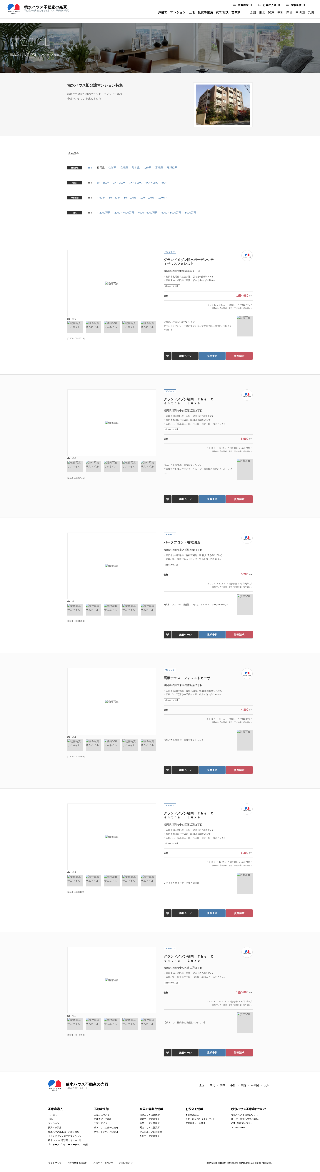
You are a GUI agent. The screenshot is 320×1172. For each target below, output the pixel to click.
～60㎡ (101, 197)
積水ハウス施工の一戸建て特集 (63, 1132)
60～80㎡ (114, 197)
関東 (271, 12)
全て (90, 167)
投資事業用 (205, 12)
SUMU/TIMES (238, 1127)
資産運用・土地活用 (196, 1123)
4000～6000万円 (148, 212)
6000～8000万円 (171, 212)
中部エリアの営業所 (150, 1123)
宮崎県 (159, 167)
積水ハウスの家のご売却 (106, 1127)
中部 (280, 12)
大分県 (147, 167)
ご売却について (101, 1114)
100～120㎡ (147, 197)
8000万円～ (192, 212)
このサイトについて (103, 1163)
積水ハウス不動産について (244, 1114)
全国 (253, 12)
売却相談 (222, 12)
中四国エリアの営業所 (151, 1132)
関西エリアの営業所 (150, 1127)
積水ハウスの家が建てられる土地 (64, 1140)
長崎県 (124, 167)
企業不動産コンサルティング (200, 1119)
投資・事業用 (54, 1127)
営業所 (236, 12)
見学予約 (212, 355)
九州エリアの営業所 (150, 1136)
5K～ (164, 182)
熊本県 (136, 167)
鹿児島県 (172, 167)
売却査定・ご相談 (103, 1119)
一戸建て (161, 12)
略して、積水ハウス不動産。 (245, 1119)
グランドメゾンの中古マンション (64, 1136)
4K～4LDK (151, 182)
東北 (262, 12)
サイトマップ (54, 1163)
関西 (289, 12)
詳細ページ (185, 355)
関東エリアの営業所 (150, 1119)
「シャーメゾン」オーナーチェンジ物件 (68, 1144)
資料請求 (239, 355)
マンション (178, 12)
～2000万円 (104, 212)
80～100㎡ (130, 197)
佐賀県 (112, 167)
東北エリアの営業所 (150, 1114)
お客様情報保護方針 (77, 1163)
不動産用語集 (192, 1114)
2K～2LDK (119, 182)
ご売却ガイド (100, 1123)
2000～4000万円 (124, 212)
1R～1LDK (103, 182)
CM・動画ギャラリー (242, 1123)
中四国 (300, 12)
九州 (311, 12)
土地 (192, 12)
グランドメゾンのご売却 (106, 1132)
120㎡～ (163, 197)
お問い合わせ (126, 1163)
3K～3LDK (135, 182)
